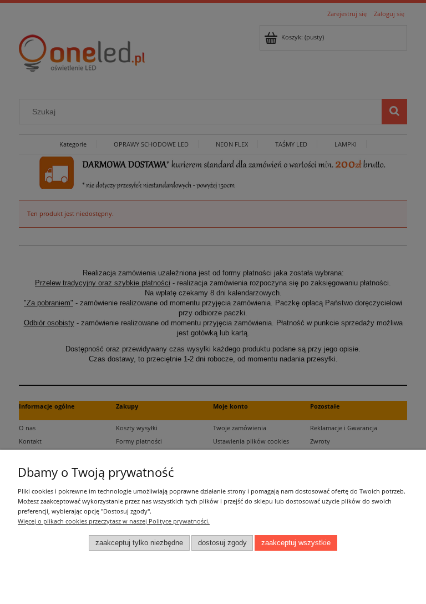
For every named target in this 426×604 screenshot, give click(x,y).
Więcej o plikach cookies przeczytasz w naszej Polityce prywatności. (114, 521)
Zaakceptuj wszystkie (296, 543)
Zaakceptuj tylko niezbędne (139, 543)
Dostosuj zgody (222, 543)
